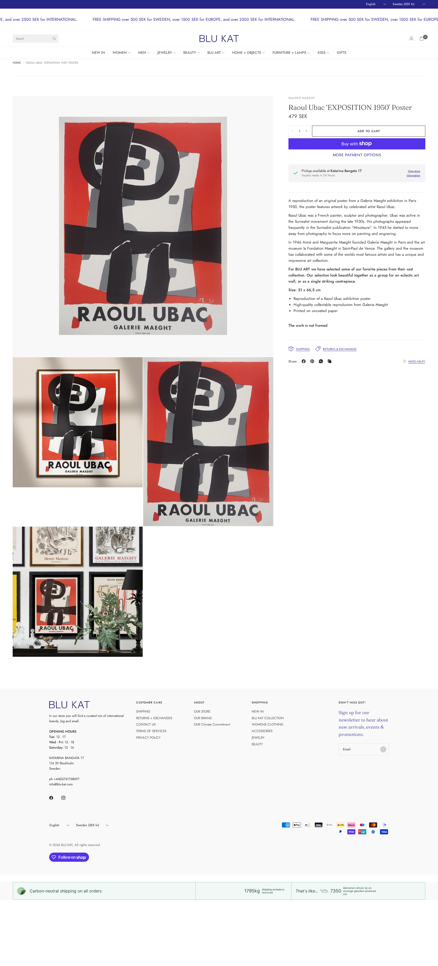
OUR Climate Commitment (212, 724)
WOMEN (120, 52)
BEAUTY (189, 52)
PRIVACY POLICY (148, 737)
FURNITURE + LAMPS (289, 52)
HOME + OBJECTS (246, 52)
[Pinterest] (313, 361)
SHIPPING (143, 711)
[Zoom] (262, 106)
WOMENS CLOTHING (267, 724)
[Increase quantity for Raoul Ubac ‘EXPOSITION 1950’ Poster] (306, 131)
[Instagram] (66, 797)
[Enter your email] (383, 749)
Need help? (417, 361)
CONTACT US (146, 724)
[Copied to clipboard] (330, 361)
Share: (293, 361)
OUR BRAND (203, 718)
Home (17, 62)
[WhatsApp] (322, 361)
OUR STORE (202, 711)
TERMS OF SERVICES (151, 731)
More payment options (357, 155)
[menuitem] (100, 53)
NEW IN (98, 52)
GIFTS (341, 52)
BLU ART (214, 52)
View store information (413, 173)
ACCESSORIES (262, 731)
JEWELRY (164, 52)
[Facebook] (305, 361)
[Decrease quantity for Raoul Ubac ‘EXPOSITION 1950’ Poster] (292, 131)
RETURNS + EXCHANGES (154, 718)
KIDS (321, 52)
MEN (142, 52)
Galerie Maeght (301, 98)
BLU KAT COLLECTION (268, 718)
